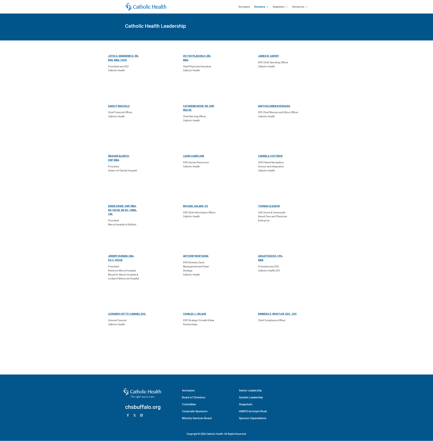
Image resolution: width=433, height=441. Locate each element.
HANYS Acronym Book (253, 411)
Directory (259, 7)
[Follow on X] (134, 415)
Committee (189, 404)
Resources (298, 7)
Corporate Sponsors (195, 411)
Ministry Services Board (197, 418)
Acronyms (244, 7)
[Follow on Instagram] (141, 415)
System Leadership (251, 397)
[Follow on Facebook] (128, 415)
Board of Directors (193, 397)
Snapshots (279, 7)
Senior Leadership (250, 390)
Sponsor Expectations (252, 418)
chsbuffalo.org (143, 407)
